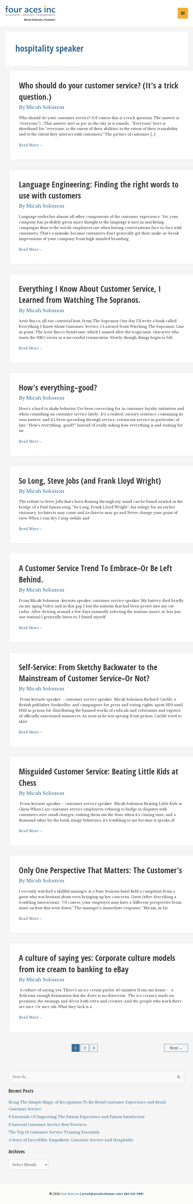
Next (176, 1048)
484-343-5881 (134, 1194)
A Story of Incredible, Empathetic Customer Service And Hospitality (71, 1140)
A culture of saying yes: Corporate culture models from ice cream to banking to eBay (97, 963)
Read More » (30, 145)
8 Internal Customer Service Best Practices (48, 1125)
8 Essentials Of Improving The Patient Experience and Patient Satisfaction (76, 1117)
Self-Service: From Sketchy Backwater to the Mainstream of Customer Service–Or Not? (88, 673)
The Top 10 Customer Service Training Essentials (54, 1132)
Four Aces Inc (70, 1194)
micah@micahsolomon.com (101, 1194)
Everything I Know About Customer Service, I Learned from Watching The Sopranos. (90, 294)
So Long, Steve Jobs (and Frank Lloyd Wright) (90, 480)
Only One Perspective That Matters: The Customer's (100, 870)
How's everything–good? (58, 387)
